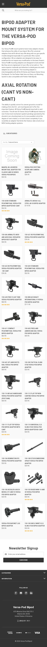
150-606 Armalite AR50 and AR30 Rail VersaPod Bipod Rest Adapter (11, 237)
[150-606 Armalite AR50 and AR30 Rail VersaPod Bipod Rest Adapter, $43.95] (12, 223)
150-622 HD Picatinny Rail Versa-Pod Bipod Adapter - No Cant (12, 268)
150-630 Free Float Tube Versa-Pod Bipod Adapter (12, 298)
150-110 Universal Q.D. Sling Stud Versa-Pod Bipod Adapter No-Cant (34, 427)
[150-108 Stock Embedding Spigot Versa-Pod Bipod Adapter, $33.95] (35, 447)
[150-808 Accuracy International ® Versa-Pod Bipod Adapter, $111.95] (35, 285)
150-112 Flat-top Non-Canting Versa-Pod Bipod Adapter (34, 395)
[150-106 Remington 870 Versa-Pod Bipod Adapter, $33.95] (12, 447)
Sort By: (5, 142)
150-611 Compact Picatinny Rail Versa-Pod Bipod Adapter (11, 330)
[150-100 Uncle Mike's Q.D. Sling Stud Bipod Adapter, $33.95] (35, 512)
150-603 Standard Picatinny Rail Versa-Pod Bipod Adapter (34, 268)
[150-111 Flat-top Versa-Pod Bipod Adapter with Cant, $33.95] (12, 413)
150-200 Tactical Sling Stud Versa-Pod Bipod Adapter (33, 364)
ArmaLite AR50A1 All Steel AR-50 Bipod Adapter (35, 202)
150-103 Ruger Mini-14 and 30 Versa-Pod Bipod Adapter (35, 492)
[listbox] (20, 142)
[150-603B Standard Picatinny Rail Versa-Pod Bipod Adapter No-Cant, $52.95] (12, 189)
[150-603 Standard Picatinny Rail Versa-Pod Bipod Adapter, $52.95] (35, 254)
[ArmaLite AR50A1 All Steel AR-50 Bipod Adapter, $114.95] (35, 189)
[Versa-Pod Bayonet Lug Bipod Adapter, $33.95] (12, 512)
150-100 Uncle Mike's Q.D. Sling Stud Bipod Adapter (35, 524)
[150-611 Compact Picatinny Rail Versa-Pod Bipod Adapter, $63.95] (12, 317)
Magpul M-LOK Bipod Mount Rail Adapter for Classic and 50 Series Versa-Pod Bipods (11, 171)
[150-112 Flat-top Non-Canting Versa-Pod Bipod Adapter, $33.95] (35, 382)
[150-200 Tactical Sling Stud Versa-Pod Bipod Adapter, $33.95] (35, 351)
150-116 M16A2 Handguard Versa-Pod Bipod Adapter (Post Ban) (12, 395)
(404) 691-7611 (24, 621)
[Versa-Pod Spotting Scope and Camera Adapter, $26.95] (35, 156)
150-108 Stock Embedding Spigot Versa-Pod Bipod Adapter (34, 460)
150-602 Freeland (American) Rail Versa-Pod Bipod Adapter (34, 330)
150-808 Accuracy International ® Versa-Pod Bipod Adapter (34, 299)
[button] (23, 133)
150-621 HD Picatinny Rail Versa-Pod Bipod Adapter (35, 236)
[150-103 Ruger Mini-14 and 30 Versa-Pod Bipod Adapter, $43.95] (35, 478)
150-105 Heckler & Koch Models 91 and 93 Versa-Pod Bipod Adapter (11, 492)
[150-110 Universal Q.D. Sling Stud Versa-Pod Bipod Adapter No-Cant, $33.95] (35, 413)
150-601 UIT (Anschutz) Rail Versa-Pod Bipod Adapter (10, 364)
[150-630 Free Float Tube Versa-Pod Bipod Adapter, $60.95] (12, 285)
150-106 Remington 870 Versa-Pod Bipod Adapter (12, 459)
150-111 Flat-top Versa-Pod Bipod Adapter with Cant (11, 427)
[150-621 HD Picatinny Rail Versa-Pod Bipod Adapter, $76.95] (35, 223)
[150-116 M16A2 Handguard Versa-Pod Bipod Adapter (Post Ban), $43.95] (12, 382)
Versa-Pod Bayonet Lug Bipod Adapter (11, 524)
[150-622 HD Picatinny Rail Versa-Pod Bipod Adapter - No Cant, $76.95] (12, 254)
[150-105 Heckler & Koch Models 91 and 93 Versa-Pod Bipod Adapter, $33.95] (12, 478)
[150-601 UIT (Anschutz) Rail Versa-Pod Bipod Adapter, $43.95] (12, 351)
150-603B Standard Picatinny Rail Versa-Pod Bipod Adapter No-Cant (11, 203)
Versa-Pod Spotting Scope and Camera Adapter (32, 169)
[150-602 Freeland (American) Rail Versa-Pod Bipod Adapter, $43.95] (35, 317)
